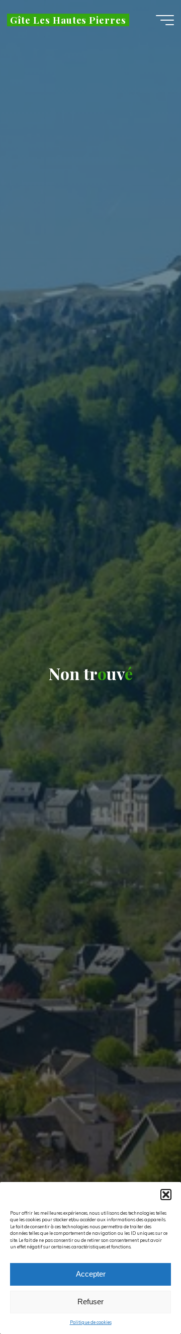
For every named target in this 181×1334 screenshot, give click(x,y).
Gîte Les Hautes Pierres (68, 20)
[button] (166, 1195)
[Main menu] (165, 20)
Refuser (90, 1301)
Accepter (91, 1274)
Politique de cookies (91, 1322)
